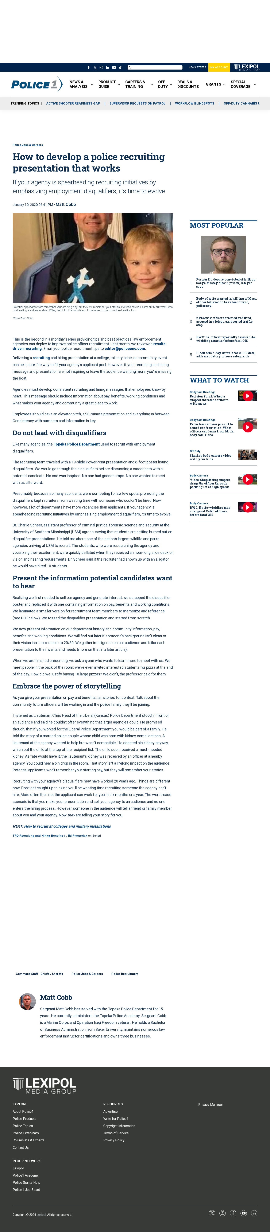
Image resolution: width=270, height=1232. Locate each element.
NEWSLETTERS (197, 67)
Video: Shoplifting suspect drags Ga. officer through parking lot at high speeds (210, 483)
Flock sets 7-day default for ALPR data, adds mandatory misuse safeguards (225, 354)
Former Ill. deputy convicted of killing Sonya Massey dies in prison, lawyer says (225, 283)
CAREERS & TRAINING (135, 84)
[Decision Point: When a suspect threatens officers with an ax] (247, 396)
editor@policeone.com (125, 348)
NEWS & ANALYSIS (79, 84)
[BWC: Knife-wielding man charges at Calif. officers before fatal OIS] (247, 507)
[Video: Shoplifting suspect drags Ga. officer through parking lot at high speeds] (247, 479)
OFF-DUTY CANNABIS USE (244, 103)
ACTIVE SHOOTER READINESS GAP (73, 103)
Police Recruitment (124, 974)
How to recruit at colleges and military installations (67, 826)
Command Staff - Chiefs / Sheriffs (39, 974)
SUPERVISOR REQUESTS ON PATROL (137, 103)
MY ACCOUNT (219, 67)
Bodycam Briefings (202, 392)
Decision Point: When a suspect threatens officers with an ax (209, 399)
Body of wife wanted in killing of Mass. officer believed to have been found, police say (226, 302)
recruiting (41, 358)
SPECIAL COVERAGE (240, 84)
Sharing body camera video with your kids (210, 457)
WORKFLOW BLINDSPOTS (194, 103)
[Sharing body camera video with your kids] (247, 455)
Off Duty (195, 451)
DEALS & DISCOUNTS (188, 84)
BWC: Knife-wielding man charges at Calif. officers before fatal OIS (210, 511)
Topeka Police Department (77, 444)
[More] (92, 84)
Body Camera (199, 475)
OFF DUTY (163, 84)
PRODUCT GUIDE (107, 84)
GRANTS (213, 84)
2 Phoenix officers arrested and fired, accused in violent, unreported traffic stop (224, 321)
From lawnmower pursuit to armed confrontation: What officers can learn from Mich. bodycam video (212, 429)
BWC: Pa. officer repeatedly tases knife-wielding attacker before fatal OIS (226, 339)
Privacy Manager (210, 1105)
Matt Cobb (66, 204)
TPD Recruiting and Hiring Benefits (38, 835)
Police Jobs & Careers (28, 144)
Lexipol (41, 1214)
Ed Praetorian (77, 835)
